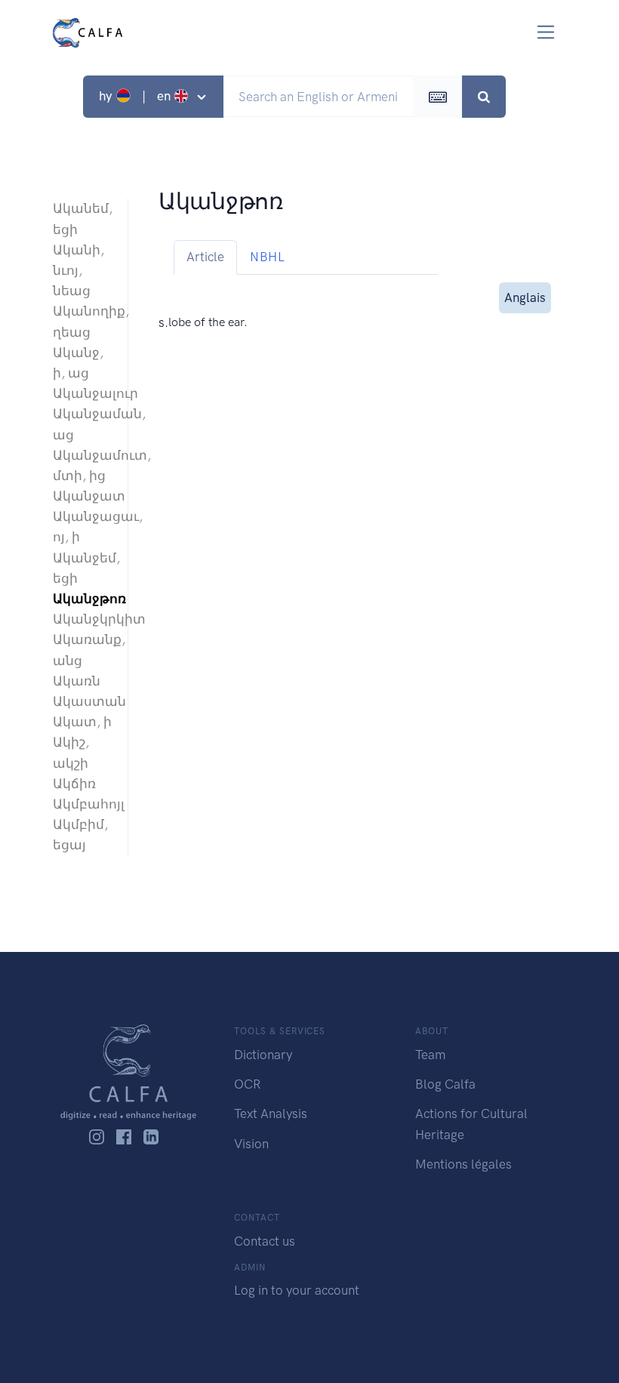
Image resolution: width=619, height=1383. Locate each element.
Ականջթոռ (82, 598)
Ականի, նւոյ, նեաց (78, 270)
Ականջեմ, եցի (82, 568)
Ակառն (76, 680)
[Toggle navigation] (546, 32)
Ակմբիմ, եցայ (80, 834)
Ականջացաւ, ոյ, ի (82, 526)
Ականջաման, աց (82, 424)
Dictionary (263, 1054)
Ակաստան (82, 701)
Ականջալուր (82, 393)
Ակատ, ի (82, 721)
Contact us (264, 1241)
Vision (251, 1143)
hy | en (136, 95)
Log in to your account (296, 1290)
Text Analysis (270, 1113)
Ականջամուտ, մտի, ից (82, 465)
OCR (247, 1084)
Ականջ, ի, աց (78, 362)
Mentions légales (463, 1164)
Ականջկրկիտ (82, 619)
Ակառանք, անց (82, 649)
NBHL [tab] (267, 256)
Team (430, 1054)
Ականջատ (82, 496)
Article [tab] (205, 256)
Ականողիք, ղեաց (82, 321)
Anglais (525, 297)
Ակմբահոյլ (82, 804)
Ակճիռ (74, 783)
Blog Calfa (445, 1084)
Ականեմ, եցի (82, 218)
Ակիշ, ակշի (71, 752)
